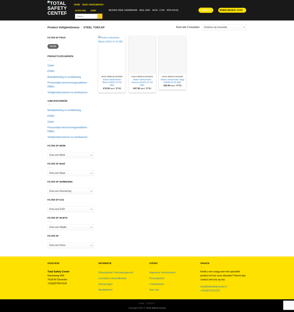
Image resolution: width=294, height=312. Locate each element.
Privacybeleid (156, 278)
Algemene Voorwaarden (162, 272)
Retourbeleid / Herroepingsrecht (115, 272)
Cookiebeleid (156, 284)
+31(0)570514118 (210, 290)
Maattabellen (105, 289)
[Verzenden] (99, 16)
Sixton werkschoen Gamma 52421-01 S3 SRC (142, 82)
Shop (93, 10)
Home (77, 5)
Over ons (80, 10)
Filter (53, 46)
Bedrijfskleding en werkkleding (64, 77)
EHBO (51, 71)
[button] (232, 10)
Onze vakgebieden (92, 5)
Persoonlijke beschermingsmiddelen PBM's (67, 84)
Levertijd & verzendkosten (112, 278)
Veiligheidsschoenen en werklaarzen (67, 92)
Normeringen (105, 284)
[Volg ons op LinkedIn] (192, 10)
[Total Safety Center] (58, 10)
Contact (150, 303)
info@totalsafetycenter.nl (214, 286)
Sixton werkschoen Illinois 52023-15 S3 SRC (112, 82)
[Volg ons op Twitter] (188, 10)
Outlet (50, 65)
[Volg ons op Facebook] (184, 10)
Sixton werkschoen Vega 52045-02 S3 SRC (172, 81)
